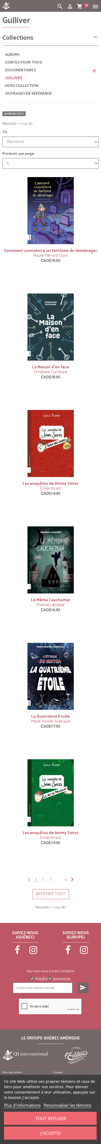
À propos (58, 1072)
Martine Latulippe (51, 605)
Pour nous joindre (12, 1072)
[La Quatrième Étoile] (50, 676)
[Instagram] (33, 952)
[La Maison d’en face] (50, 327)
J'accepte (50, 1133)
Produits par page (18, 154)
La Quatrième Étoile (50, 716)
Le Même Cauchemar (50, 600)
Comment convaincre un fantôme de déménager (50, 250)
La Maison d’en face (50, 367)
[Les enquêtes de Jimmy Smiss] (50, 443)
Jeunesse (61, 978)
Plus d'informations (22, 1105)
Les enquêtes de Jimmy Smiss (50, 483)
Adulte (41, 978)
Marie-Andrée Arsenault (50, 721)
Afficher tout (50, 893)
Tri (4, 132)
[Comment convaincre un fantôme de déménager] (50, 210)
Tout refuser (50, 1118)
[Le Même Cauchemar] (50, 559)
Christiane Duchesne (50, 372)
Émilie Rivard (50, 488)
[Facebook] (17, 952)
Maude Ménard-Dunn (50, 255)
